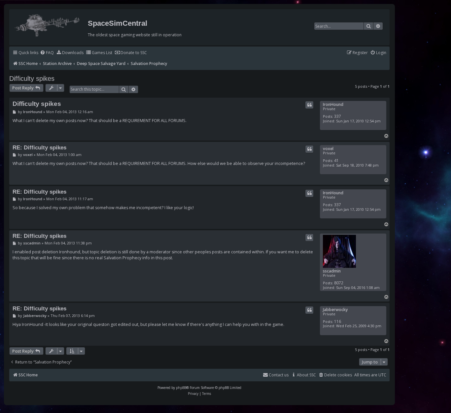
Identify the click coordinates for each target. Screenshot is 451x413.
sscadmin (332, 271)
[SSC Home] (48, 24)
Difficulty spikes (31, 78)
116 (337, 321)
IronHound (333, 104)
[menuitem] (47, 52)
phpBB (181, 387)
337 (337, 116)
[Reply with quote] (309, 105)
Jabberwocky (335, 309)
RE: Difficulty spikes (39, 147)
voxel (328, 148)
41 (336, 160)
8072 (338, 283)
